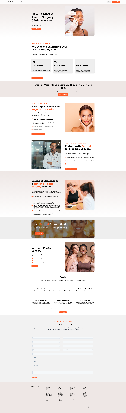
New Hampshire (49, 394)
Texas (71, 398)
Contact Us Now (39, 233)
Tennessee (60, 398)
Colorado (60, 387)
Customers (35, 1)
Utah (84, 398)
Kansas (84, 389)
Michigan (60, 392)
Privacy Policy (46, 407)
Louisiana (60, 390)
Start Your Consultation (70, 168)
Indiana (59, 389)
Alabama (47, 386)
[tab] (46, 121)
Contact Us (63, 312)
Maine (71, 390)
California (48, 387)
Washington (72, 399)
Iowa (71, 389)
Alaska (59, 386)
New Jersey (60, 394)
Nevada (84, 393)
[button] (22, 2)
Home (17, 1)
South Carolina (85, 396)
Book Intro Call (116, 1)
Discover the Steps (36, 28)
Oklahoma (85, 395)
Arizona (71, 386)
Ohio (71, 395)
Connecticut (72, 387)
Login (109, 1)
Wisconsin (48, 400)
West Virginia (85, 399)
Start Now (35, 265)
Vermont (47, 399)
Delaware (84, 387)
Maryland (84, 390)
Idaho (84, 388)
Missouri (47, 393)
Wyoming (60, 400)
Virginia (59, 399)
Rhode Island (72, 396)
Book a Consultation (63, 94)
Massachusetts (49, 392)
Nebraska (72, 393)
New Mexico (72, 394)
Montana (60, 393)
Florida (47, 388)
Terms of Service (53, 407)
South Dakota (48, 398)
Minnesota (72, 392)
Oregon (47, 396)
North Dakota (60, 395)
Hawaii (71, 388)
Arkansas (84, 386)
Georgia (59, 388)
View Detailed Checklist (37, 78)
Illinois (47, 389)
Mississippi (85, 392)
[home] (10, 1)
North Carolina (49, 395)
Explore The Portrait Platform (38, 133)
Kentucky (48, 390)
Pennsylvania (60, 396)
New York (84, 394)
